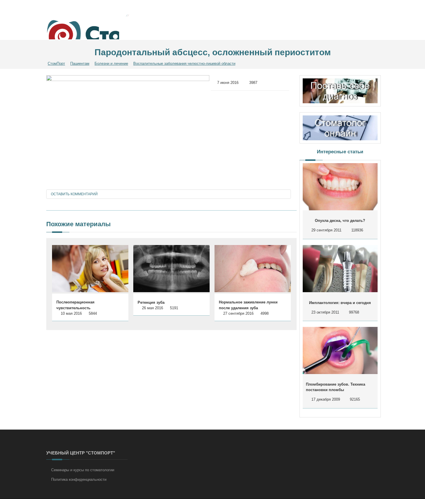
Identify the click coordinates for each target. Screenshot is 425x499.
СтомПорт (56, 63)
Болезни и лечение (111, 63)
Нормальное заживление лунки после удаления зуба (248, 305)
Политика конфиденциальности (78, 479)
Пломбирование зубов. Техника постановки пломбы (335, 387)
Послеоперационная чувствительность (75, 305)
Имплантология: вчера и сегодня (340, 303)
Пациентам (79, 63)
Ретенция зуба (151, 302)
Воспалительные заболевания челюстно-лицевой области (184, 63)
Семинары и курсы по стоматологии (82, 470)
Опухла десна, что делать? (340, 220)
